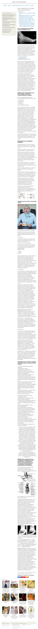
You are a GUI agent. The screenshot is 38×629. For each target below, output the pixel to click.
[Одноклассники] (27, 577)
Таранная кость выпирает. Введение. (26, 17)
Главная (5, 5)
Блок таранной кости (22, 58)
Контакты (13, 623)
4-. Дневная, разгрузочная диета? (8, 27)
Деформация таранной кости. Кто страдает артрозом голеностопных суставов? (27, 16)
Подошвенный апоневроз (28, 573)
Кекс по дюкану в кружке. (7, 29)
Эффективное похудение (18, 5)
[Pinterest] (23, 577)
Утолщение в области (22, 573)
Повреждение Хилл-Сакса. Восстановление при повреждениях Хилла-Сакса (9, 18)
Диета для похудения (19, 2)
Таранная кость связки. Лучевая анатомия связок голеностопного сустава (27, 21)
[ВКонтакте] (19, 577)
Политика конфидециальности (15, 624)
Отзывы (31, 5)
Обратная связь (24, 623)
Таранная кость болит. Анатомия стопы (26, 19)
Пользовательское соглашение (18, 623)
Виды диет (26, 5)
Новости (9, 5)
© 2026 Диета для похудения (5, 623)
